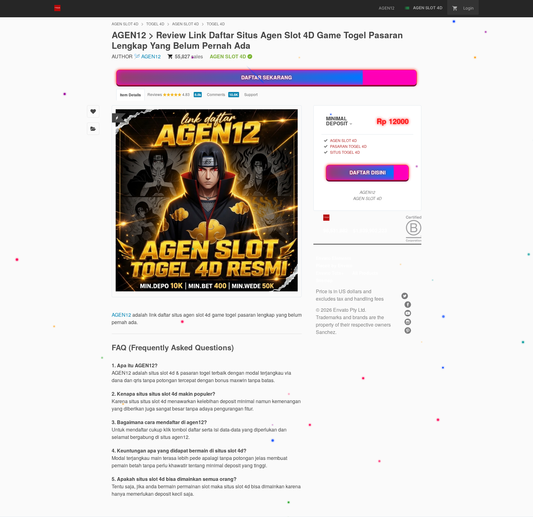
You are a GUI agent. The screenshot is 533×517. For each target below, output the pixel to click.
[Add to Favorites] (93, 111)
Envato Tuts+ (330, 273)
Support (251, 94)
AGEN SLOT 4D (125, 23)
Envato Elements (333, 258)
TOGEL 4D (155, 23)
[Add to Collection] (93, 129)
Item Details (130, 95)
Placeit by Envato (334, 265)
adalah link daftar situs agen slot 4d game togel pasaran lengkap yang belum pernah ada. (207, 318)
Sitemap (324, 280)
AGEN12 (151, 56)
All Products (365, 273)
